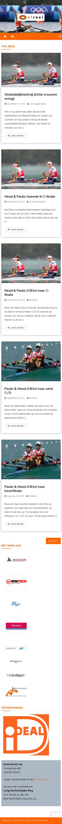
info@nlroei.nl (42, 779)
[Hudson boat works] (16, 559)
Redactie (33, 299)
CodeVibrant (54, 820)
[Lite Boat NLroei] (16, 675)
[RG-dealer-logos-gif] (16, 604)
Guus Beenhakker (37, 201)
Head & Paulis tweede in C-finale (29, 196)
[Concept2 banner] (16, 662)
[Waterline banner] (16, 648)
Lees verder (17, 135)
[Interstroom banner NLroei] (16, 692)
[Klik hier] (16, 581)
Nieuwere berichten (54, 541)
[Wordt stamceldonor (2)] (16, 626)
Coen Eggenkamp (38, 103)
